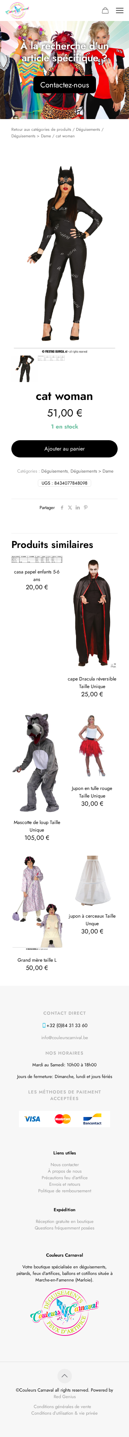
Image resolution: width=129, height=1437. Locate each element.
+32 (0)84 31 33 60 (66, 1025)
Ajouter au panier (64, 449)
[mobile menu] (120, 10)
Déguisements (88, 129)
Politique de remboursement (64, 1190)
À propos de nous (65, 1171)
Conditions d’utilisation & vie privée (64, 1413)
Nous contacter (65, 1164)
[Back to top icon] (64, 1376)
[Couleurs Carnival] (17, 10)
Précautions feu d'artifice (65, 1177)
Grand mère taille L (37, 960)
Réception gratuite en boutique (65, 1221)
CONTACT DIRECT (64, 1013)
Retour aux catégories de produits (41, 129)
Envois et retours (64, 1184)
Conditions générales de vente (62, 1406)
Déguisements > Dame (31, 136)
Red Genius (65, 1396)
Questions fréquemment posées (64, 1228)
